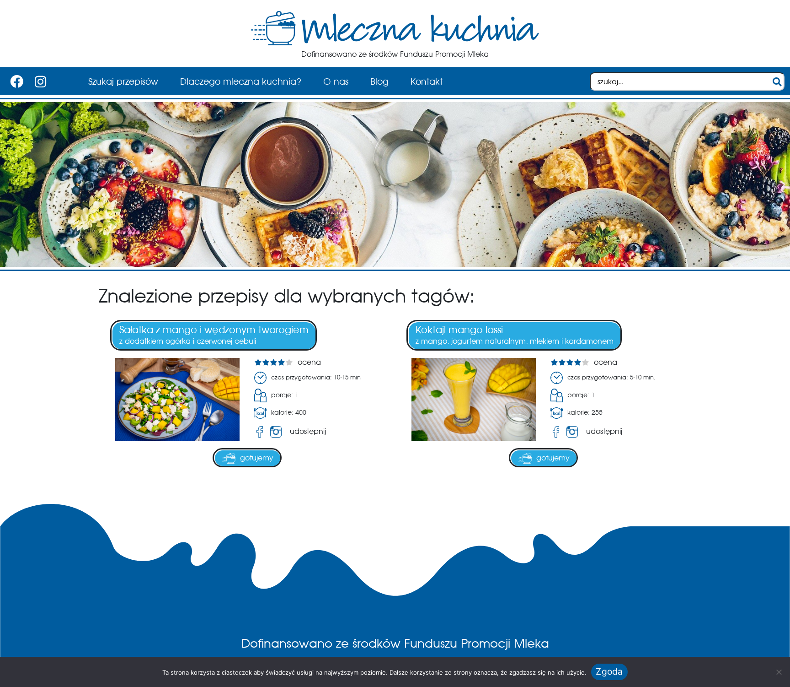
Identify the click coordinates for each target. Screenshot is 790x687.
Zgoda (609, 671)
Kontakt (427, 81)
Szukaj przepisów (123, 81)
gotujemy (256, 458)
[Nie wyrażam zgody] (778, 671)
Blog (379, 81)
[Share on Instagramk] (278, 432)
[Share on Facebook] (259, 432)
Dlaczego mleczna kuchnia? (240, 81)
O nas (335, 81)
